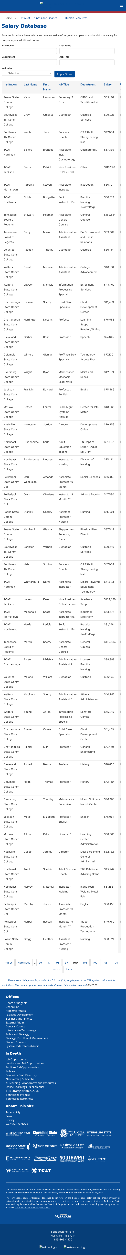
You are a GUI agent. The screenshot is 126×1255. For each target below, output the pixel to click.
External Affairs (15, 1022)
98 (57, 962)
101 (85, 962)
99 (66, 962)
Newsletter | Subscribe (20, 1079)
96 (40, 962)
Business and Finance (19, 1018)
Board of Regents (16, 1003)
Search (10, 1116)
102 (95, 962)
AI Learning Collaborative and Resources (31, 1083)
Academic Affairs (16, 1011)
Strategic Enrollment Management (27, 1038)
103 (105, 962)
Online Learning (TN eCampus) (25, 1087)
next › (56, 969)
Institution (7, 68)
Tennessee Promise (18, 1095)
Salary (108, 84)
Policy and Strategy (17, 1034)
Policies (10, 1071)
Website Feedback (17, 1124)
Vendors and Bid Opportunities (25, 1063)
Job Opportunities (17, 1059)
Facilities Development (19, 1014)
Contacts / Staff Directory (21, 1075)
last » (69, 969)
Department (8, 56)
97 (49, 962)
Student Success (16, 1042)
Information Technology (21, 1030)
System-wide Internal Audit (22, 1046)
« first (8, 962)
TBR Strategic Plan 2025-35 (22, 1091)
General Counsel (16, 1026)
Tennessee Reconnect (19, 1098)
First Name (8, 45)
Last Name (65, 45)
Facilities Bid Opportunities (22, 1067)
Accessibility (13, 1112)
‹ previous (24, 962)
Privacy (10, 1120)
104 (115, 962)
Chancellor (12, 1007)
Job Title (64, 56)
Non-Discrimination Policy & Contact (32, 1207)
